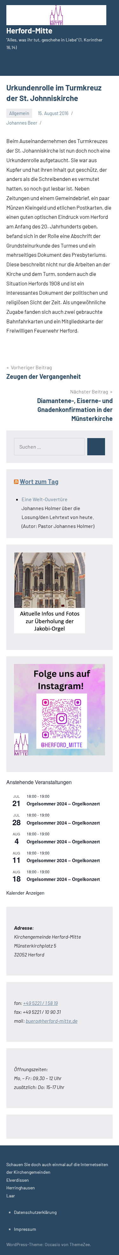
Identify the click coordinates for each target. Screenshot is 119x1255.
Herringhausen (20, 1187)
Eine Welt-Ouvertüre (45, 499)
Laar (10, 1195)
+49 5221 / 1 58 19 (40, 1003)
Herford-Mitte (29, 30)
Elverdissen (17, 1180)
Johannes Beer (21, 123)
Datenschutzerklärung (35, 1212)
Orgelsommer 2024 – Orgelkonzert (63, 803)
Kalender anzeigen (25, 893)
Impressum (25, 1229)
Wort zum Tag (39, 481)
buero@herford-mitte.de (51, 1021)
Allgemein (19, 113)
